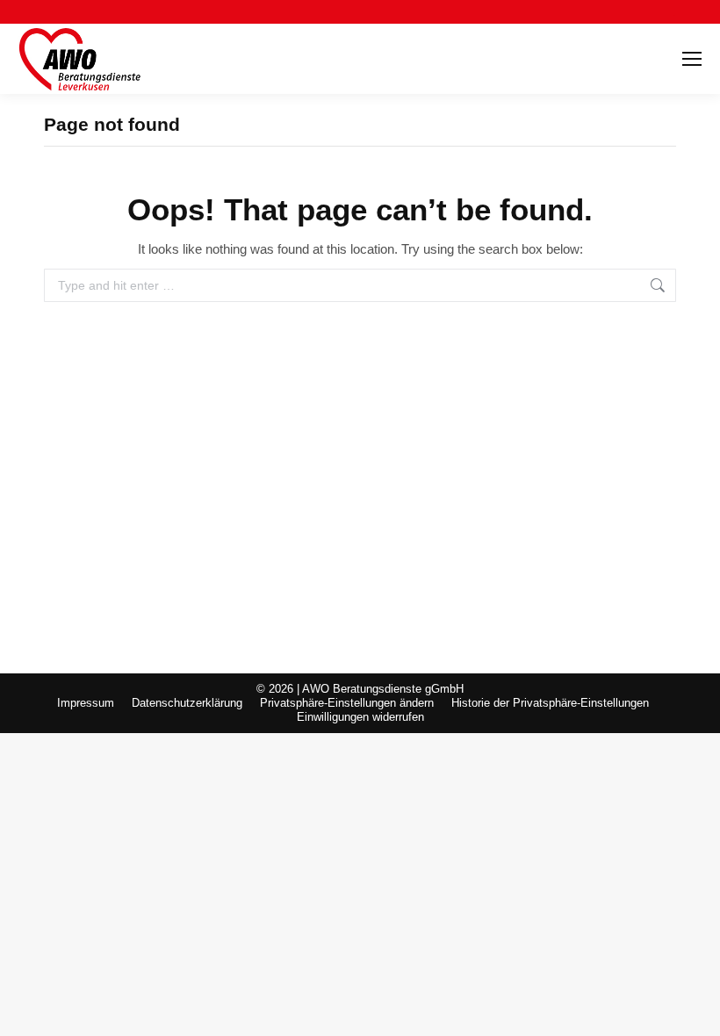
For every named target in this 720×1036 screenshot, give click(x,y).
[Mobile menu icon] (691, 58)
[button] (347, 703)
